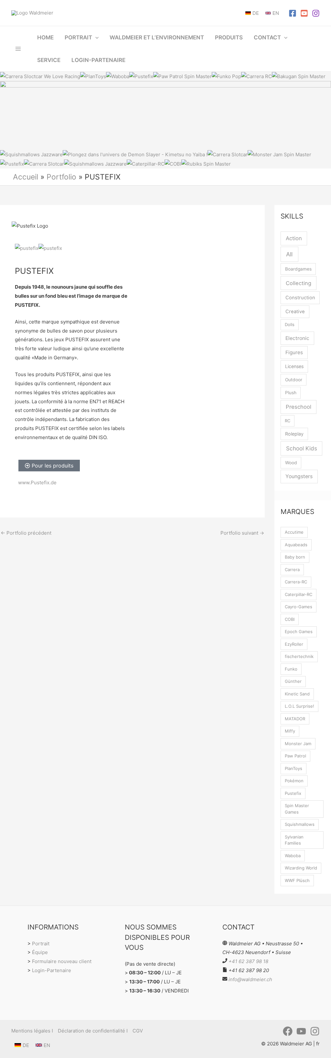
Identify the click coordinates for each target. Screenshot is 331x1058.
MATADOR (295, 718)
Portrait (40, 943)
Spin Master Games (297, 809)
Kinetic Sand (297, 693)
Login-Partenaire (51, 970)
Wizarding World (301, 867)
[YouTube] (304, 13)
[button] (95, 37)
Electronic (297, 338)
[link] (252, 13)
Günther (293, 681)
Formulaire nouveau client (61, 961)
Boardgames (298, 269)
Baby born (295, 557)
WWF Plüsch (297, 880)
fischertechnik (299, 656)
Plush (290, 392)
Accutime (294, 532)
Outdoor (293, 379)
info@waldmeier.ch (250, 979)
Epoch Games (299, 631)
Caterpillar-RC (298, 594)
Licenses (294, 366)
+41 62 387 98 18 (248, 961)
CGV (138, 1031)
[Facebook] (292, 13)
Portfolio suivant (242, 533)
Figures (294, 352)
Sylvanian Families (294, 840)
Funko (291, 669)
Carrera (292, 569)
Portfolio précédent (26, 533)
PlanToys (293, 768)
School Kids (301, 448)
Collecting (298, 283)
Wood (291, 462)
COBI (289, 619)
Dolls (289, 324)
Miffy (290, 731)
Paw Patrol (295, 755)
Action (294, 238)
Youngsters (299, 476)
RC (287, 420)
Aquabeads (296, 544)
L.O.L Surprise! (299, 706)
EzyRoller (294, 644)
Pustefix (293, 793)
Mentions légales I (32, 1031)
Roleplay (294, 434)
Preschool (298, 407)
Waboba (293, 855)
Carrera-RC (296, 581)
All (289, 254)
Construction (300, 298)
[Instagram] (316, 13)
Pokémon (294, 780)
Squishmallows (300, 824)
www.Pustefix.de (37, 482)
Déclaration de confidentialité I (93, 1031)
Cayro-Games (298, 606)
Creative (295, 311)
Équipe (40, 952)
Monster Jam (298, 743)
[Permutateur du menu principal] (18, 48)
